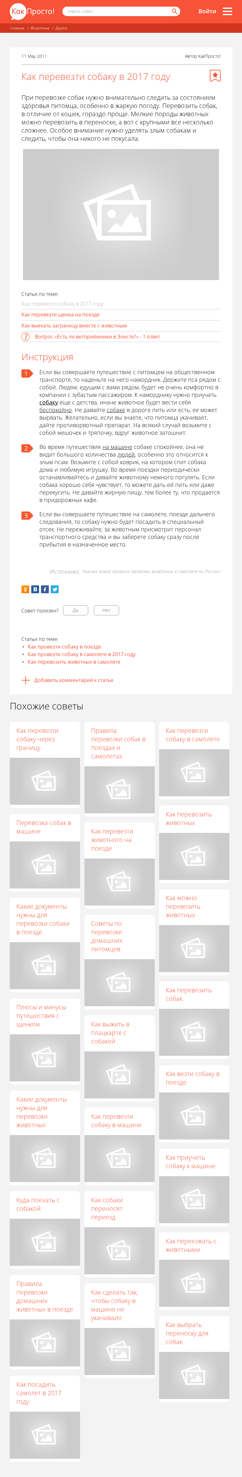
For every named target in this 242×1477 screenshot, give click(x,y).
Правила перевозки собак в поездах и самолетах (118, 743)
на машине (117, 447)
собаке (116, 410)
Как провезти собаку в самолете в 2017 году (81, 654)
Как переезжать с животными (191, 1245)
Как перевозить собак (189, 994)
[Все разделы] (227, 11)
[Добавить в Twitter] (55, 589)
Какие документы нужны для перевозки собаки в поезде (43, 919)
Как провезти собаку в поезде (64, 646)
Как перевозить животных (189, 818)
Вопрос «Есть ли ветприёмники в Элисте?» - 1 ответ (97, 336)
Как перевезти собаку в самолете (193, 734)
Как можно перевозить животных (183, 906)
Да (75, 610)
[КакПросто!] (32, 11)
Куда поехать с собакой (38, 1204)
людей (126, 454)
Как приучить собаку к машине (191, 1161)
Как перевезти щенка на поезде (60, 314)
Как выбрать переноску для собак (187, 1333)
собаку (48, 402)
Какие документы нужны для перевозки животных (41, 1112)
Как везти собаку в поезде (193, 1077)
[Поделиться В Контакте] (35, 589)
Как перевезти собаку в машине (116, 1120)
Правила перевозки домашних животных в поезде (44, 1296)
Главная (17, 28)
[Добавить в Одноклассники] (25, 589)
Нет (106, 610)
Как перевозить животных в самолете (74, 661)
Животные (40, 28)
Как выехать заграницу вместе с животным (74, 325)
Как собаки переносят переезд (107, 1208)
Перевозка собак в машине (43, 826)
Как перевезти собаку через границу (37, 739)
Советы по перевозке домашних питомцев (106, 936)
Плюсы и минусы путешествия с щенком (41, 1015)
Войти (207, 11)
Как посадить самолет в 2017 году (38, 1393)
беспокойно (55, 410)
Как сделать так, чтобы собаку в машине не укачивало (114, 1305)
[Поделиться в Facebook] (45, 589)
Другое (61, 28)
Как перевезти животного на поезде (112, 839)
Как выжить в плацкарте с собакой (110, 1032)
